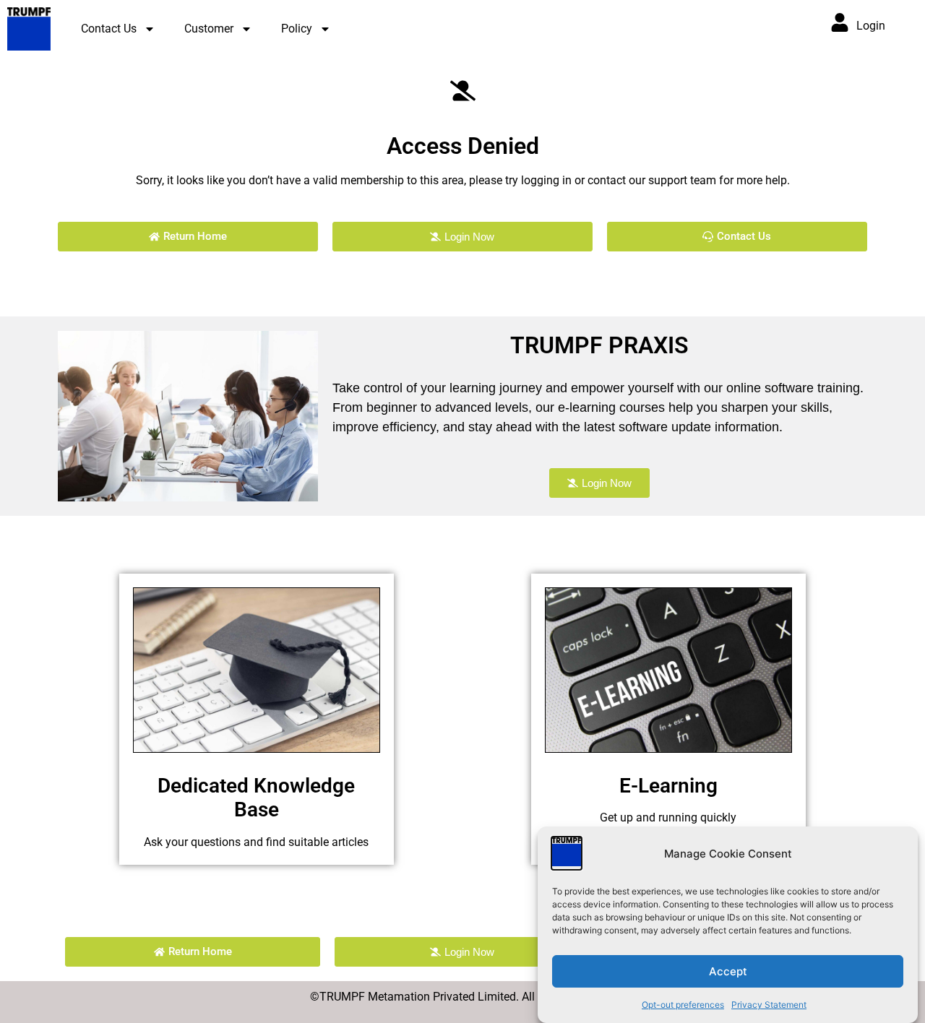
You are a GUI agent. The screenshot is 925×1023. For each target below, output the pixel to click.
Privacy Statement (768, 1004)
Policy (296, 28)
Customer (208, 28)
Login (870, 26)
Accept (728, 971)
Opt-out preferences (683, 1004)
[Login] (839, 22)
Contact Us (109, 28)
